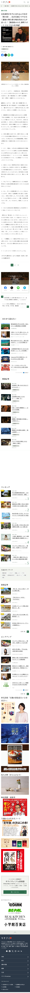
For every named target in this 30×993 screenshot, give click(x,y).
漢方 (3, 577)
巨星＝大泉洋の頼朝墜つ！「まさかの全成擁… (20, 408)
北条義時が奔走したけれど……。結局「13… (18, 397)
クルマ (11, 573)
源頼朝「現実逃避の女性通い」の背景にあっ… (20, 420)
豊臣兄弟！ (4, 573)
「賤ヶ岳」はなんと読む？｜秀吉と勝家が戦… (20, 590)
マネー (23, 573)
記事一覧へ (23, 631)
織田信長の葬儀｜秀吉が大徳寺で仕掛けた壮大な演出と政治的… (20, 505)
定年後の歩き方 (11, 575)
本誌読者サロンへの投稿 (8, 984)
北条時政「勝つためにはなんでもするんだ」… (20, 386)
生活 (2, 972)
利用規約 (18, 987)
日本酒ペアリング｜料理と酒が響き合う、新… (20, 607)
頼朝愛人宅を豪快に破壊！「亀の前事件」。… (20, 431)
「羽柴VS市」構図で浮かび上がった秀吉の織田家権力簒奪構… (20, 558)
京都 (25, 575)
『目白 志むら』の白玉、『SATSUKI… (18, 598)
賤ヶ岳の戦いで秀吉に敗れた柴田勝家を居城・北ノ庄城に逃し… (20, 526)
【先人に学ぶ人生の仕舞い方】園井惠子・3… (20, 615)
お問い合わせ (5, 989)
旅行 (2, 960)
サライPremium (6, 976)
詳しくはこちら (15, 892)
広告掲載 (4, 987)
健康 (2, 968)
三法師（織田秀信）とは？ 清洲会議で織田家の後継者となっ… (20, 537)
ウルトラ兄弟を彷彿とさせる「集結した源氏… (19, 442)
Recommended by (19, 372)
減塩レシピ (17, 573)
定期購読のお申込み (20, 984)
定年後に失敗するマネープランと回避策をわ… (20, 624)
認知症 (3, 575)
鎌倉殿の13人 (11, 46)
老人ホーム (19, 575)
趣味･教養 (7, 6)
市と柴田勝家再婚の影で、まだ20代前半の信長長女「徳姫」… (20, 493)
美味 (2, 956)
